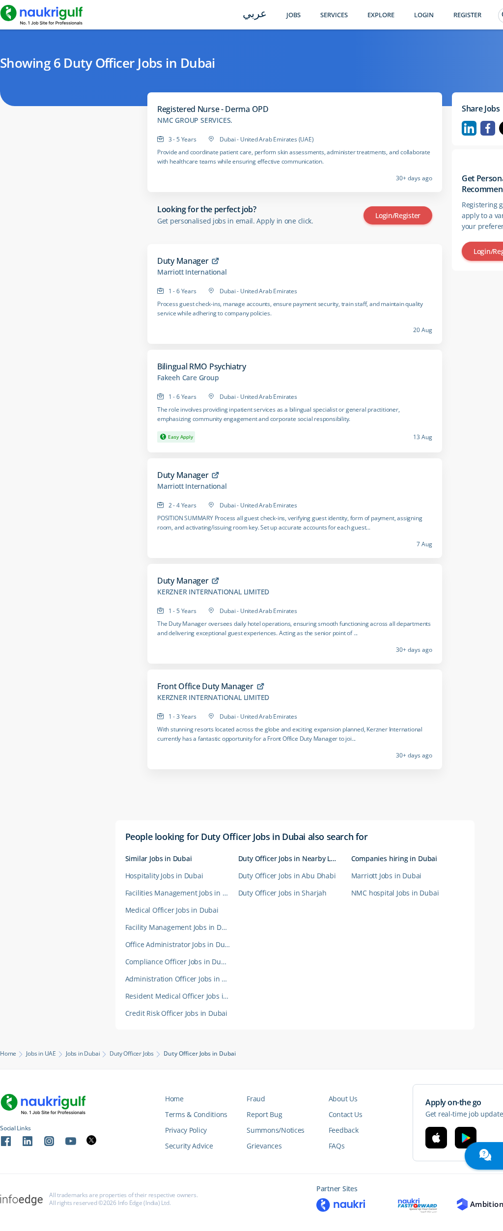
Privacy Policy (186, 1130)
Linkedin (469, 128)
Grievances (264, 1145)
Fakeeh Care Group (188, 377)
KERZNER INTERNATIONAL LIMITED (213, 592)
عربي (255, 14)
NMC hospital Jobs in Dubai (395, 892)
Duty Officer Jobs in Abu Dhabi (287, 875)
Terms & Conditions (196, 1114)
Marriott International (192, 272)
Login (424, 15)
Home (8, 1053)
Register (467, 15)
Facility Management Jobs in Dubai (180, 927)
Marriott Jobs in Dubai (386, 875)
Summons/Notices (276, 1130)
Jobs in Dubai (83, 1053)
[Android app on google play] (465, 1137)
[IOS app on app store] (436, 1137)
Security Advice (189, 1145)
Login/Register (397, 215)
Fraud (256, 1098)
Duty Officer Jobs (132, 1053)
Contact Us (346, 1114)
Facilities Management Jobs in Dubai (181, 892)
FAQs (337, 1145)
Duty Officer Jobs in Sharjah (282, 892)
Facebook (487, 128)
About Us (343, 1098)
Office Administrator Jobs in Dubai (180, 944)
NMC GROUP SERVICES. (194, 120)
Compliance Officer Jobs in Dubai (178, 961)
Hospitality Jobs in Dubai (164, 875)
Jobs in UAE (41, 1053)
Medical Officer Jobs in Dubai (172, 910)
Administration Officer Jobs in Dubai (181, 978)
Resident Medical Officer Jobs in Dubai (181, 996)
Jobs (293, 15)
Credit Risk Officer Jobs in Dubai (176, 1013)
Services (334, 15)
